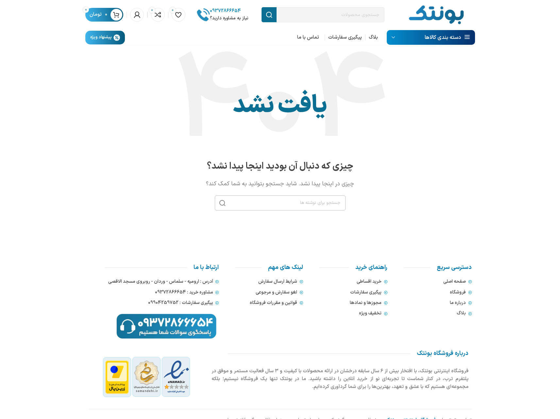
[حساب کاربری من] (137, 14)
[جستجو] (222, 202)
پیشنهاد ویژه (101, 37)
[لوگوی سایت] (436, 14)
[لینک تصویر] (147, 377)
